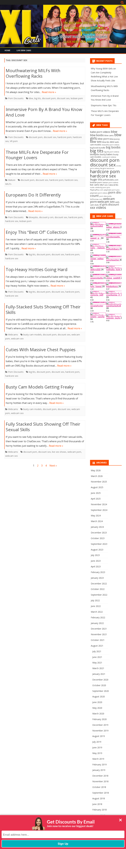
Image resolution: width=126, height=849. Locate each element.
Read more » (49, 92)
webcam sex (17, 338)
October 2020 (99, 685)
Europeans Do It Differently (33, 195)
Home (7, 50)
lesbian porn (77, 98)
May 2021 (97, 662)
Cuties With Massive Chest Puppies (40, 349)
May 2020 (97, 707)
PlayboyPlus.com (96, 190)
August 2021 (97, 645)
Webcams (13, 334)
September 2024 (99, 510)
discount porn (49, 98)
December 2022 (99, 583)
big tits (37, 98)
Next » (53, 465)
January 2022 (97, 623)
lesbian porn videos (110, 182)
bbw (31, 98)
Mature (11, 180)
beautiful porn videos (110, 145)
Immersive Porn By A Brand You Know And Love (44, 112)
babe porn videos (100, 132)
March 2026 (97, 476)
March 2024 (97, 521)
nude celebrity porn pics (100, 187)
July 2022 (95, 600)
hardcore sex (71, 180)
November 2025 (99, 481)
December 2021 (99, 628)
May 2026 (96, 470)
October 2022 (97, 589)
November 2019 (100, 730)
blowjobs (33, 217)
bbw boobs (97, 135)
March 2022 (97, 611)
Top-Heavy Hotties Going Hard (36, 269)
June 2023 (96, 560)
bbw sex (96, 142)
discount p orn (46, 217)
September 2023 (99, 543)
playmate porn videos (99, 193)
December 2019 (100, 724)
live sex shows (59, 451)
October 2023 (97, 538)
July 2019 (96, 741)
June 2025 (96, 493)
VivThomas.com (96, 199)
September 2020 (100, 691)
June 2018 (97, 804)
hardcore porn (64, 137)
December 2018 (100, 775)
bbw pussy (115, 139)
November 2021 (99, 634)
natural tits (113, 184)
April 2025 (96, 498)
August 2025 (97, 487)
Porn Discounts (16, 98)
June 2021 (97, 657)
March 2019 (98, 758)
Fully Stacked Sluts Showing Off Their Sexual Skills (43, 426)
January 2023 (97, 577)
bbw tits (105, 142)
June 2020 (97, 702)
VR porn (14, 141)
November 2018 (100, 781)
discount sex (63, 98)
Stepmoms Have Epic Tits (103, 105)
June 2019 (97, 747)
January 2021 (98, 673)
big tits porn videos (111, 152)
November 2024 (99, 504)
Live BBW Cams (24, 50)
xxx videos (98, 207)
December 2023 (99, 532)
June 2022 (96, 606)
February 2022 (98, 617)
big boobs (113, 147)
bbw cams (109, 135)
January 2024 (97, 526)
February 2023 (98, 572)
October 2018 (99, 787)
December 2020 (100, 679)
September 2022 (99, 594)
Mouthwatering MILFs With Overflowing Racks (33, 73)
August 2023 (97, 549)
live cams (94, 184)
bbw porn (103, 138)
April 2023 (96, 566)
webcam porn (74, 451)
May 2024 (96, 515)
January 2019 (98, 770)
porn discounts (105, 196)
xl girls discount (109, 204)
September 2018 (100, 792)
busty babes (106, 154)
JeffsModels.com (110, 179)
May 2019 (97, 753)
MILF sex (104, 184)
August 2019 (98, 736)
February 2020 (99, 719)
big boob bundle (97, 147)
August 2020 (98, 696)
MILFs (8, 184)
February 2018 (99, 809)
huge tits (96, 179)
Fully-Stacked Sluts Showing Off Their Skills (43, 309)
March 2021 (98, 668)
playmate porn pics (111, 190)
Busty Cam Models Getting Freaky (40, 387)
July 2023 (95, 555)
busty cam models (32, 334)
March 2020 (98, 713)
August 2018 (98, 798)
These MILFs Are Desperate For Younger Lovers (37, 155)
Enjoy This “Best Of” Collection (36, 232)
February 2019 (99, 764)
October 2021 (97, 640)
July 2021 (96, 651)
